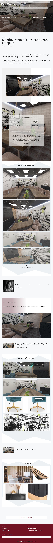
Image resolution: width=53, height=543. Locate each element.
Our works (5, 36)
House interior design (10, 2)
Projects (32, 8)
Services (21, 8)
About (26, 8)
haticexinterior (10, 46)
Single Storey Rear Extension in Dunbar (42, 17)
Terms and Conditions (6, 530)
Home (15, 8)
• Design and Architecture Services (30, 541)
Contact (45, 8)
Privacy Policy (4, 528)
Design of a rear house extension (9, 17)
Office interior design (20, 2)
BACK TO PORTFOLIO (26, 517)
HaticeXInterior (8, 4)
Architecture (3, 2)
